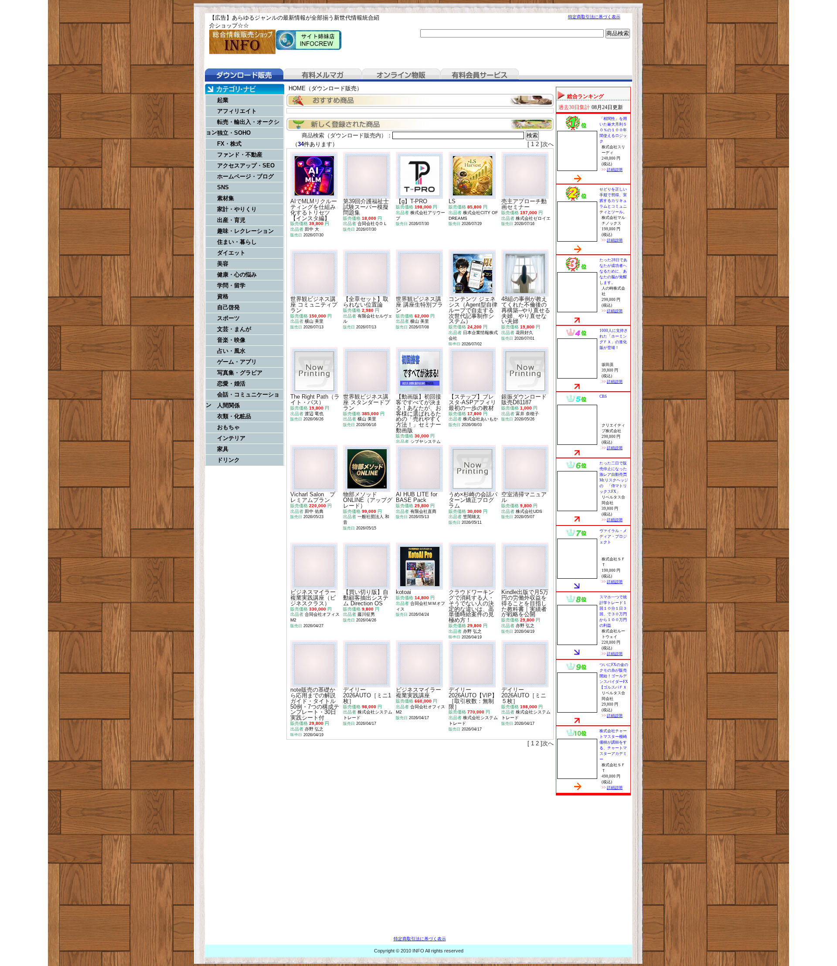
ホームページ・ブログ (245, 176)
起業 (222, 100)
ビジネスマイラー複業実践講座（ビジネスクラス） (313, 598)
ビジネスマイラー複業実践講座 (418, 692)
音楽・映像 (231, 340)
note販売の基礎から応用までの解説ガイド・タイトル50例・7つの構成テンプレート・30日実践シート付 (314, 703)
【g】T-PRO (411, 201)
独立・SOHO (234, 133)
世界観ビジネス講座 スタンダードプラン (366, 402)
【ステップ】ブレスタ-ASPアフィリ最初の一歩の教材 (472, 402)
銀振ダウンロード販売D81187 (524, 399)
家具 (222, 449)
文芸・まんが (234, 329)
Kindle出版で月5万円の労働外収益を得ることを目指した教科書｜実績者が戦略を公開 (524, 603)
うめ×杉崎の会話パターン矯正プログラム (473, 500)
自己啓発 (228, 307)
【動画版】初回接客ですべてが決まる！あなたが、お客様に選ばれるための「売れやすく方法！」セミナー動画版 (418, 413)
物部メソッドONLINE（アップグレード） (367, 500)
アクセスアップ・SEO (246, 165)
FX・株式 (229, 143)
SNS (223, 187)
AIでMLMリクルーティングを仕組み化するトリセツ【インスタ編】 (313, 209)
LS (452, 201)
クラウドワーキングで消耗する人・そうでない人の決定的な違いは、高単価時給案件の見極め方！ (471, 606)
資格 (222, 296)
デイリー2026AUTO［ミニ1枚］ (367, 695)
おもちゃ (228, 427)
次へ (548, 144)
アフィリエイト (237, 111)
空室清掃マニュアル (524, 497)
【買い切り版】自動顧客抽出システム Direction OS (365, 598)
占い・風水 (231, 351)
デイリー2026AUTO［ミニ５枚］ (523, 695)
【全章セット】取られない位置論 (365, 302)
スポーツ (228, 318)
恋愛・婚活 (231, 383)
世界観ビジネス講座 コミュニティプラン (313, 305)
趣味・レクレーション (245, 231)
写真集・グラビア (239, 372)
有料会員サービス (479, 75)
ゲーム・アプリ (237, 361)
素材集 (225, 198)
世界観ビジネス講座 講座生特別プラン (419, 305)
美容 (222, 263)
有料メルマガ (322, 75)
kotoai (403, 592)
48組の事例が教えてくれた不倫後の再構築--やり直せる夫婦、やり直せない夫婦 (525, 310)
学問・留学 (231, 285)
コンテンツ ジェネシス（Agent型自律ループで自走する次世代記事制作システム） (473, 310)
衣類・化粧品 (234, 416)
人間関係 (228, 405)
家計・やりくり (237, 209)
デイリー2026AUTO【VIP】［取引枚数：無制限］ (473, 698)
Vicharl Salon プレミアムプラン (312, 497)
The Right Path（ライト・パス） (315, 399)
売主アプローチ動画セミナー (524, 204)
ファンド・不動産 (239, 154)
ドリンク (228, 460)
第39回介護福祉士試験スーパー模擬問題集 (366, 207)
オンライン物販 (401, 75)
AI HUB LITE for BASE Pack (416, 497)
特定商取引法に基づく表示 (594, 16)
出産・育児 (231, 220)
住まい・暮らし (237, 242)
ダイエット (231, 252)
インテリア (231, 438)
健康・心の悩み (237, 274)
